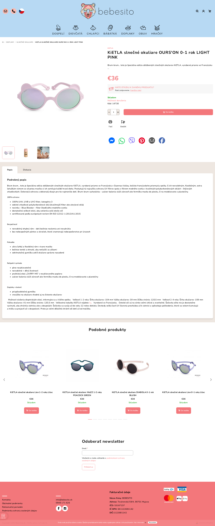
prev (4, 380)
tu (145, 522)
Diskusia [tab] (27, 169)
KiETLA (110, 48)
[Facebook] (59, 508)
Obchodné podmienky (12, 503)
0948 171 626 (63, 502)
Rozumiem (152, 522)
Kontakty (6, 499)
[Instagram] (65, 508)
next (211, 380)
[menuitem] (58, 30)
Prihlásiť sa (88, 467)
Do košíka (170, 112)
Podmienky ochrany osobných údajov (19, 510)
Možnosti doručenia (117, 100)
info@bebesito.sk (64, 499)
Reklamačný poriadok (12, 507)
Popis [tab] (10, 169)
